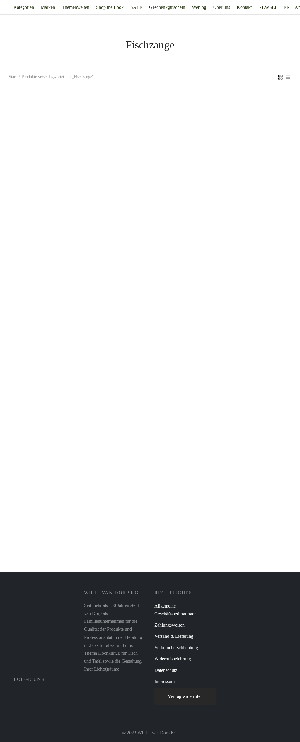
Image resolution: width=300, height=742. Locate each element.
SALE (136, 7)
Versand (64, 570)
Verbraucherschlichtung (176, 647)
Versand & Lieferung (173, 636)
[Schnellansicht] (54, 529)
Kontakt (244, 7)
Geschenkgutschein (167, 7)
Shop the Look (110, 7)
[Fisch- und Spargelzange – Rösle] (41, 323)
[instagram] (31, 692)
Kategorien (23, 7)
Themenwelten (75, 7)
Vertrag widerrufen (185, 696)
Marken (48, 7)
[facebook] (18, 692)
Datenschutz (165, 670)
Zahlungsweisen (169, 624)
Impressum (164, 681)
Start (13, 77)
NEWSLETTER (274, 7)
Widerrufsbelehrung (172, 658)
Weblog (199, 7)
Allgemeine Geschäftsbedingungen (175, 609)
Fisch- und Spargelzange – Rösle (39, 550)
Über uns (221, 7)
